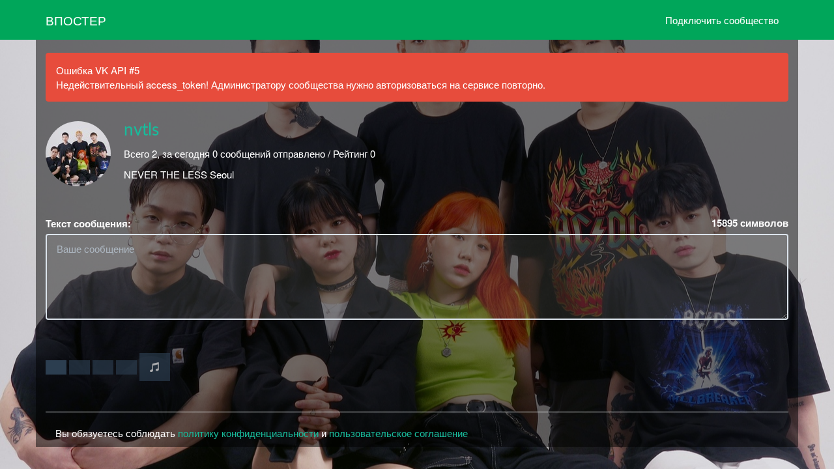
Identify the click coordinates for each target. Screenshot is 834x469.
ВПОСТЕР (76, 20)
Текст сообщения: (88, 224)
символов (750, 223)
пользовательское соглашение (398, 433)
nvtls (141, 130)
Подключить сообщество (722, 20)
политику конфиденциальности (248, 433)
